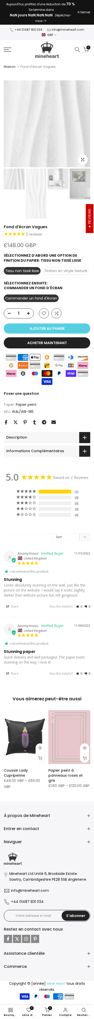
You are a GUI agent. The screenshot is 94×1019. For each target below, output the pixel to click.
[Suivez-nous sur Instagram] (26, 939)
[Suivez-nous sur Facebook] (8, 939)
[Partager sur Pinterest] (25, 422)
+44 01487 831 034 (28, 29)
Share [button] (14, 606)
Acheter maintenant (47, 342)
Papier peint (26, 404)
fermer (85, 12)
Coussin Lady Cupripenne (16, 773)
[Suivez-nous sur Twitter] (17, 939)
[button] (79, 606)
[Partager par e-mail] (53, 422)
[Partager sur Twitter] (15, 422)
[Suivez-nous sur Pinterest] (35, 939)
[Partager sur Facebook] (6, 422)
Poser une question (21, 393)
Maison (10, 66)
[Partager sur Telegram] (44, 422)
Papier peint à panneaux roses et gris (65, 775)
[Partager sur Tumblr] (34, 422)
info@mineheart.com (68, 29)
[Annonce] (40, 12)
